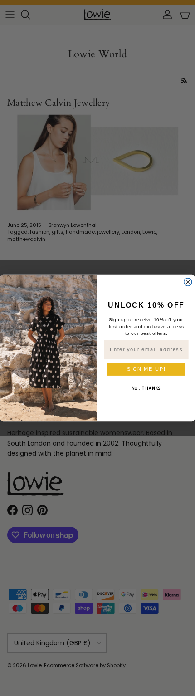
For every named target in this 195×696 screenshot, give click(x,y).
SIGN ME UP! (146, 369)
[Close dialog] (188, 282)
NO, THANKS (146, 388)
